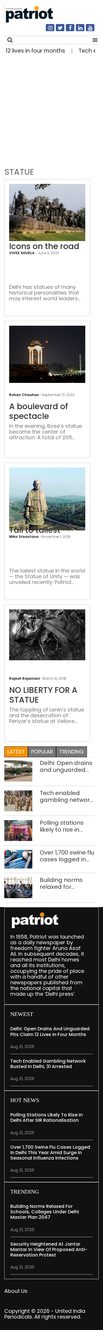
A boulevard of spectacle (38, 411)
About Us (15, 1291)
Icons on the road (44, 246)
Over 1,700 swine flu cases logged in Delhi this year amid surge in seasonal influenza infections (67, 856)
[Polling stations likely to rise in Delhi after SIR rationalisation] (18, 830)
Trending (71, 751)
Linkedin (76, 30)
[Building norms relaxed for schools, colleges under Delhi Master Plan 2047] (18, 887)
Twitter (56, 30)
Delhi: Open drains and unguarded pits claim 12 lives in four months (66, 766)
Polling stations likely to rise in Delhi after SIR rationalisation (62, 826)
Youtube (86, 30)
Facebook (66, 30)
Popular (42, 751)
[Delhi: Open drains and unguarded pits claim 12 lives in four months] (18, 770)
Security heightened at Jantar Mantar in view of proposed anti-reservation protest (48, 1249)
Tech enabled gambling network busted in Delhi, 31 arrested (66, 796)
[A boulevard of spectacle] (47, 353)
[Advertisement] (51, 109)
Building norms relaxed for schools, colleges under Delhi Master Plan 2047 (65, 883)
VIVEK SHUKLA (22, 253)
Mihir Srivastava (24, 536)
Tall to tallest (34, 530)
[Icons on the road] (47, 212)
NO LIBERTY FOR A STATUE (43, 695)
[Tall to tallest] (47, 517)
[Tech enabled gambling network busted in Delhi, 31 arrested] (18, 800)
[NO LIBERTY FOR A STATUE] (47, 634)
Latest (16, 751)
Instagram (46, 30)
